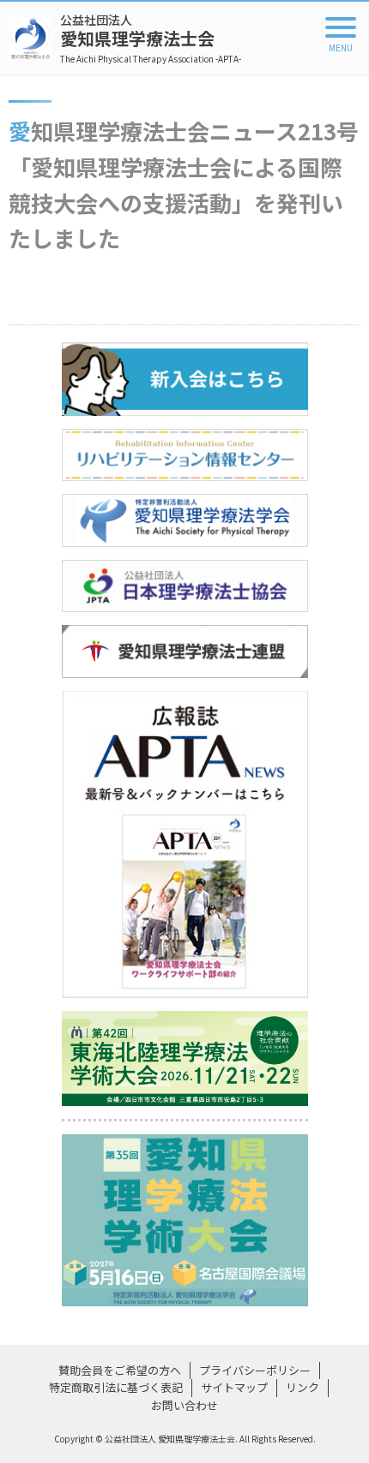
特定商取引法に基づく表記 (116, 1387)
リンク (302, 1387)
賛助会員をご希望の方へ (119, 1370)
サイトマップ (234, 1387)
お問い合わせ (184, 1405)
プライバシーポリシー (255, 1370)
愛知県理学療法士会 (150, 38)
